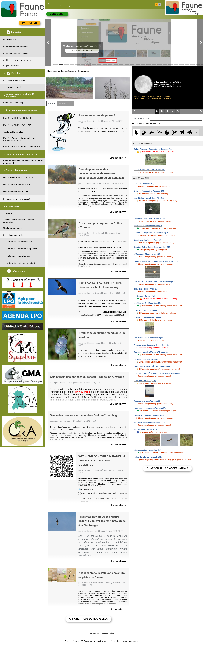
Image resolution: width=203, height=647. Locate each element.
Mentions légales (94, 633)
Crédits (112, 633)
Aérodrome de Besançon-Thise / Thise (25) (152, 345)
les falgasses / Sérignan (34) (146, 430)
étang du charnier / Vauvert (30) (147, 401)
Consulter (57, 14)
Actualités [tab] (52, 104)
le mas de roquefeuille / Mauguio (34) (149, 422)
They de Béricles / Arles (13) (146, 289)
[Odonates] (174, 132)
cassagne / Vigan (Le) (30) (145, 381)
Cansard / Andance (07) (144, 184)
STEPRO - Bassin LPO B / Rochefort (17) (151, 317)
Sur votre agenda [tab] (65, 104)
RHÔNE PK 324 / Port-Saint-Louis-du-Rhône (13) (154, 282)
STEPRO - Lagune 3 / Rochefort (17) (149, 310)
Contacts (105, 633)
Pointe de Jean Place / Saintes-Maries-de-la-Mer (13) (156, 261)
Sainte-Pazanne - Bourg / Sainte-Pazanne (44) (153, 149)
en (159, 4)
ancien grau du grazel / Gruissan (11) (149, 219)
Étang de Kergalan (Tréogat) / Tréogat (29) (151, 352)
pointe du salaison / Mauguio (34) (148, 457)
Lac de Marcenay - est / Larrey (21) (148, 338)
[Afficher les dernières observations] (146, 123)
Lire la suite (116, 158)
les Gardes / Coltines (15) (144, 296)
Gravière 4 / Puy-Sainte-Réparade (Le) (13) (152, 247)
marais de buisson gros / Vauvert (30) (150, 408)
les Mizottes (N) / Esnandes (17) (147, 303)
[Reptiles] (159, 132)
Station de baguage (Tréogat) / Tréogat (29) (152, 366)
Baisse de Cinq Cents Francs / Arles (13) (151, 233)
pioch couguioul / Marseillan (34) (147, 450)
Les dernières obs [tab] (141, 118)
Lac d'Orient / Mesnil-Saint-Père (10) (149, 198)
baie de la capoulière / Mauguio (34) (149, 415)
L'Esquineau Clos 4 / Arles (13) (147, 254)
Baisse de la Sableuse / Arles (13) (148, 226)
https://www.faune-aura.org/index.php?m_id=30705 (99, 248)
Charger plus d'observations (167, 468)
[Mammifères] (144, 132)
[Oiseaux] (136, 132)
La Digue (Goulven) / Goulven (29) (148, 359)
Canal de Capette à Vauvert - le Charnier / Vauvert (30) (157, 373)
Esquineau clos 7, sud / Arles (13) (148, 240)
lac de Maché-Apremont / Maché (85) (149, 170)
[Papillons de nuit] (189, 132)
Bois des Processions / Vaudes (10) (149, 191)
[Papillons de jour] (182, 132)
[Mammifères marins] (151, 132)
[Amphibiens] (167, 132)
